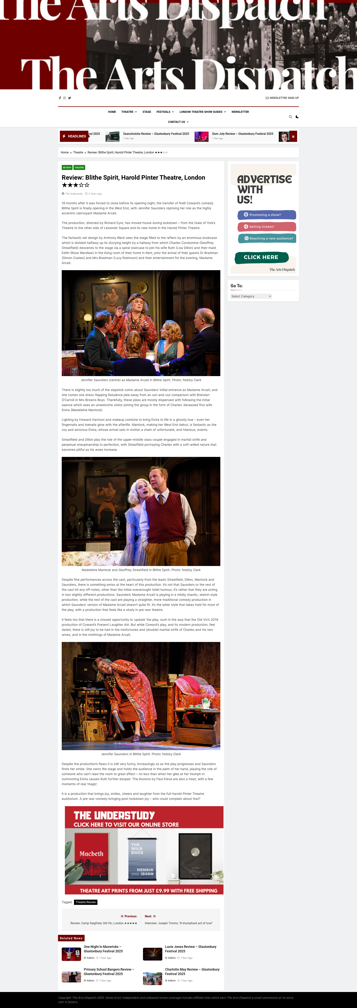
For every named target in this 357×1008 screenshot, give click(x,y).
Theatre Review (86, 902)
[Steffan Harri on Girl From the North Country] (213, 139)
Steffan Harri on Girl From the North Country (254, 134)
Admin (90, 958)
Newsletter (240, 112)
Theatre (127, 112)
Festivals (163, 112)
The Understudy (74, 193)
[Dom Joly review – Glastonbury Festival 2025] (129, 139)
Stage (147, 112)
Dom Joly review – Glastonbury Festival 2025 (169, 134)
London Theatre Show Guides (201, 112)
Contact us (176, 122)
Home (112, 112)
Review (67, 167)
